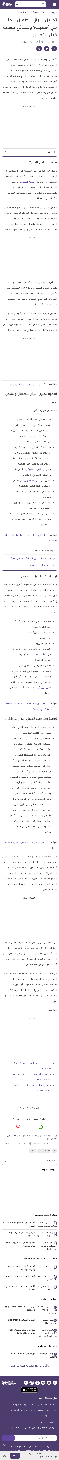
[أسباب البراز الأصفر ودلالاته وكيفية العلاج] (47, 1224)
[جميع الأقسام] (54, 3)
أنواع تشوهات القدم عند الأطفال (20, 1277)
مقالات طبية (39, 12)
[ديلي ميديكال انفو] (7, 4)
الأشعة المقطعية (37, 655)
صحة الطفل (24, 12)
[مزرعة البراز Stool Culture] (47, 1356)
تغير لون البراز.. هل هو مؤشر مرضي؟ (27, 384)
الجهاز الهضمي (27, 182)
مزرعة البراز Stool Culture (23, 1354)
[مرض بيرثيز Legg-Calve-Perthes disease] (47, 1310)
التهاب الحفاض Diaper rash (21, 1320)
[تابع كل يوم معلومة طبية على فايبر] (29, 1366)
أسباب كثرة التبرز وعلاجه (42, 565)
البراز (54, 1151)
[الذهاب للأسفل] (5, 1445)
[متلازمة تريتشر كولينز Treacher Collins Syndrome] (47, 1333)
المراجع (51, 1161)
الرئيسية (52, 12)
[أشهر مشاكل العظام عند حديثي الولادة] (47, 1288)
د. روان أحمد (38, 1136)
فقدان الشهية (35, 469)
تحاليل (32, 1151)
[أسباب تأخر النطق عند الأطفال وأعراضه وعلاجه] (47, 1268)
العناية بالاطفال (44, 1151)
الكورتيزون (45, 688)
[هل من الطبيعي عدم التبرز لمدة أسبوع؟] (47, 1235)
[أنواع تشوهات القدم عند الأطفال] (47, 1278)
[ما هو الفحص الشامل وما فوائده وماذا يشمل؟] (47, 1246)
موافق (14, 1456)
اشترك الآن (8, 1438)
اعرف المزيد (43, 1457)
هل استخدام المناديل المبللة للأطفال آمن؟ (33, 558)
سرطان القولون (31, 481)
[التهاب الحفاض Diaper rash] (47, 1322)
